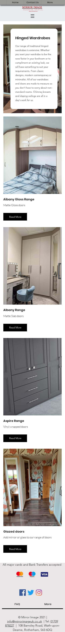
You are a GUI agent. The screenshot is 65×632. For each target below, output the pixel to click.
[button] (32, 16)
